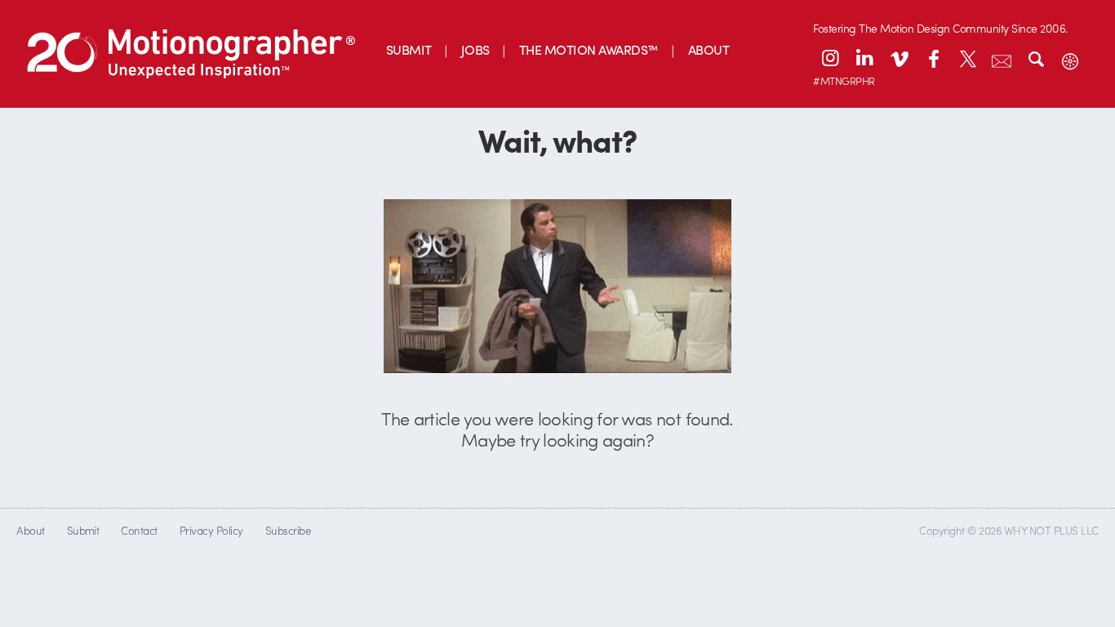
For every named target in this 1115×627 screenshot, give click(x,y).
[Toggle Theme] (1070, 58)
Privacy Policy (211, 530)
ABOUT (708, 49)
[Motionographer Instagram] (830, 58)
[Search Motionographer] (1036, 58)
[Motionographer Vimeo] (898, 58)
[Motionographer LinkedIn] (864, 58)
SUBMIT (409, 49)
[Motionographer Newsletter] (1001, 58)
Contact (139, 530)
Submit (83, 530)
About (30, 530)
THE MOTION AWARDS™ (589, 49)
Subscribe (287, 530)
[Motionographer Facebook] (933, 58)
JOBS (475, 49)
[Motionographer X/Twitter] (967, 58)
